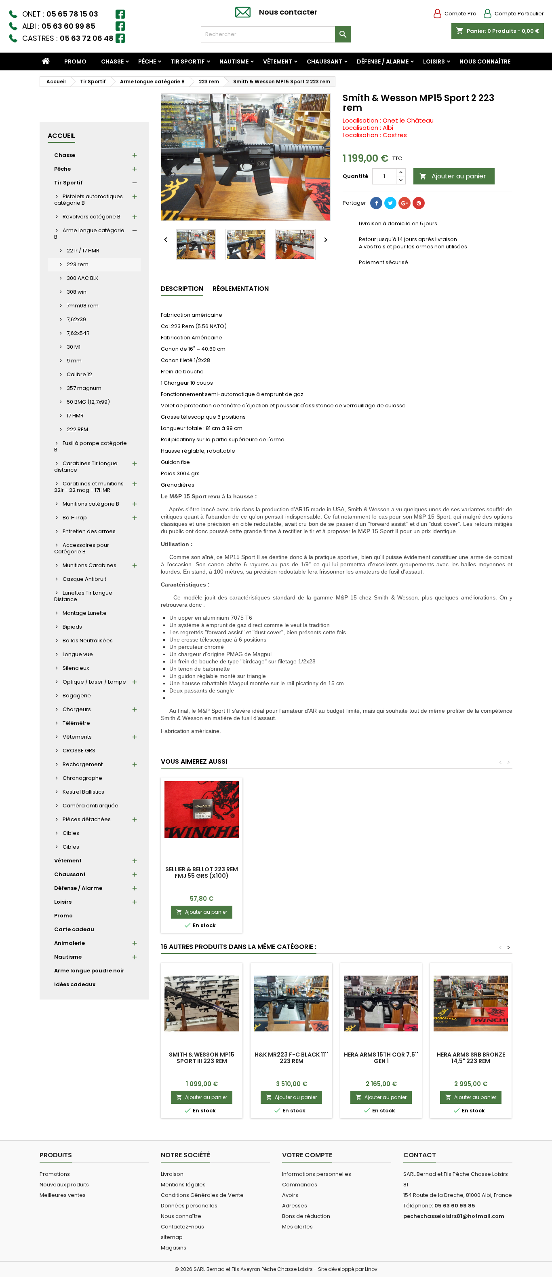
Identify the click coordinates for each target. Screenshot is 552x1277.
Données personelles (189, 1205)
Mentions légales (183, 1184)
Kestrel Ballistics (83, 792)
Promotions (55, 1174)
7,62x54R (78, 333)
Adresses (294, 1205)
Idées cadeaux (74, 984)
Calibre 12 (79, 374)
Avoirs (290, 1195)
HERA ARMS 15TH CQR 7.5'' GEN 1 (381, 1057)
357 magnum (84, 388)
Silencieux (76, 668)
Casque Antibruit (84, 579)
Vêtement (277, 61)
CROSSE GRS (79, 750)
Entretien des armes (89, 531)
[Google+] (404, 203)
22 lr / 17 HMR (83, 250)
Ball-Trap (75, 517)
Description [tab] (182, 288)
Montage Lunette (85, 613)
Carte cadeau (74, 929)
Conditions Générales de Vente (202, 1195)
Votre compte (307, 1155)
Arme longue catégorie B (89, 234)
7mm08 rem (83, 305)
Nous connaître (484, 61)
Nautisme (234, 61)
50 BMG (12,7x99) (88, 402)
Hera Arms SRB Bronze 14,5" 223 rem (471, 1057)
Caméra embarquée (90, 805)
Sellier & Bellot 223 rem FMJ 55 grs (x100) (201, 872)
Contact (419, 1155)
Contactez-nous (182, 1226)
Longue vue (78, 654)
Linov (371, 1269)
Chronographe (82, 778)
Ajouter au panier (452, 176)
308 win (76, 292)
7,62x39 (76, 319)
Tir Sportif (188, 61)
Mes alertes (297, 1226)
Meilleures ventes (63, 1195)
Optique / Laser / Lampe (94, 682)
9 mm (74, 360)
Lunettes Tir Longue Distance (83, 596)
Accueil (61, 135)
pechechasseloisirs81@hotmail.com (453, 1216)
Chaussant (324, 61)
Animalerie (69, 943)
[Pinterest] (419, 203)
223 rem (77, 264)
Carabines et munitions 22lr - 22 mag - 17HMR (89, 487)
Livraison (172, 1174)
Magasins (173, 1248)
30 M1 (73, 347)
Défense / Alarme (383, 61)
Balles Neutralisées (88, 640)
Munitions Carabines (89, 565)
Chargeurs (77, 709)
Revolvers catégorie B (91, 216)
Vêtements (77, 737)
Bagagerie (77, 695)
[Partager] (376, 203)
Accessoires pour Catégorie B (81, 548)
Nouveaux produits (64, 1184)
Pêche (147, 61)
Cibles (71, 833)
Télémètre (76, 723)
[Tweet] (390, 203)
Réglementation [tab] (241, 288)
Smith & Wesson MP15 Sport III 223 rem (201, 1057)
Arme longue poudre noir (89, 970)
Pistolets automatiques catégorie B (88, 200)
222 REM (77, 429)
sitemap (172, 1237)
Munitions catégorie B (91, 504)
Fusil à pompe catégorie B (90, 446)
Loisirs (434, 61)
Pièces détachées (87, 819)
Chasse (112, 61)
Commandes (299, 1184)
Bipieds (72, 627)
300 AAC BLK (83, 278)
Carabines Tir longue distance (86, 467)
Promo (75, 61)
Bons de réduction (306, 1216)
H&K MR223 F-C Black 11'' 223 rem (291, 1057)
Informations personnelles (316, 1174)
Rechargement (83, 764)
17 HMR (75, 415)
